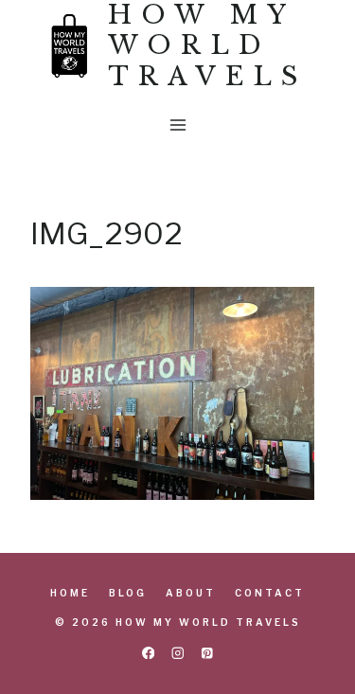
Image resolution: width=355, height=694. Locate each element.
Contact (270, 592)
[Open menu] (177, 125)
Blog (128, 592)
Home (70, 592)
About (191, 592)
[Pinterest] (207, 653)
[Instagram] (177, 653)
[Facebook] (148, 653)
